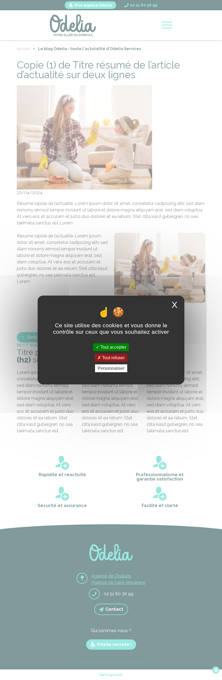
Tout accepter (112, 347)
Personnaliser (111, 368)
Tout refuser (113, 357)
